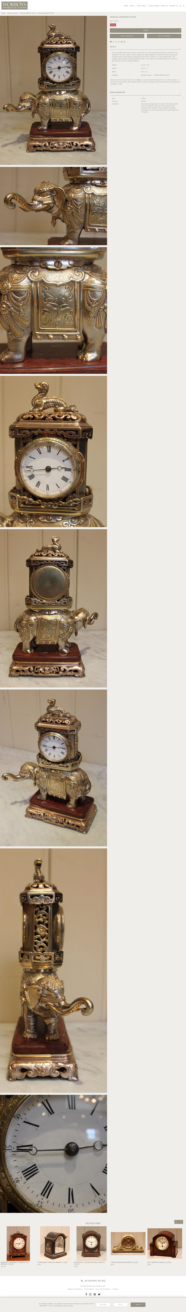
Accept (138, 1304)
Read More (103, 1304)
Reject (120, 1304)
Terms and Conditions (103, 1289)
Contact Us (173, 6)
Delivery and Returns (75, 1289)
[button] (184, 6)
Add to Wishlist (127, 36)
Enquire (145, 30)
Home (3, 13)
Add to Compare (164, 36)
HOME (126, 6)
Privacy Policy (89, 1289)
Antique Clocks (13, 13)
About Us (164, 6)
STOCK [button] (131, 6)
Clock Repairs (154, 6)
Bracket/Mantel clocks (28, 13)
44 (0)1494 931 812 (95, 1280)
